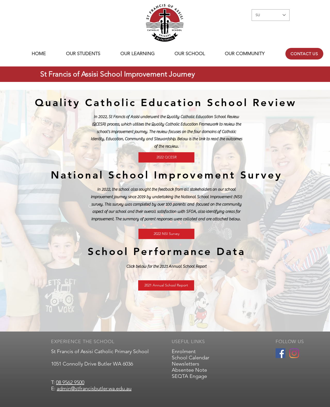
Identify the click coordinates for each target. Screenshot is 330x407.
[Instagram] (294, 353)
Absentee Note (189, 370)
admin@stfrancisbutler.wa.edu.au (94, 388)
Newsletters (185, 364)
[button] (83, 54)
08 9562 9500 (70, 382)
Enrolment (184, 351)
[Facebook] (280, 353)
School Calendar (190, 357)
